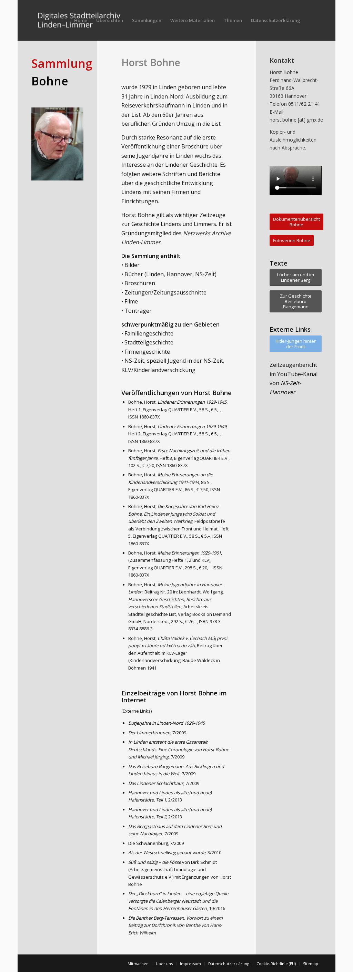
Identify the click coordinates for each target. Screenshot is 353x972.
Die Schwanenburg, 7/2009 (156, 843)
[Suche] (311, 20)
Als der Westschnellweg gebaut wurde (166, 852)
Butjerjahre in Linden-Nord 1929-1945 (166, 723)
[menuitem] (81, 20)
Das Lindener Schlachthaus (155, 783)
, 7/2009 (157, 733)
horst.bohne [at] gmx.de (296, 119)
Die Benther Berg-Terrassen (156, 918)
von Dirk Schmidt (172, 862)
